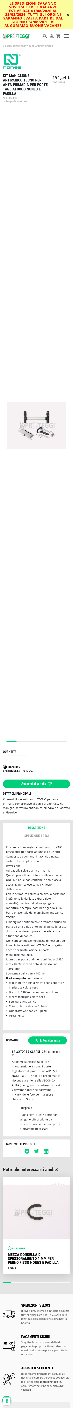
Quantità (10, 752)
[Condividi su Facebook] (27, 1152)
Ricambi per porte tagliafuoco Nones (29, 46)
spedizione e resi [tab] (36, 836)
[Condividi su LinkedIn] (46, 1152)
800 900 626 (58, 1377)
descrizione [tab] (36, 828)
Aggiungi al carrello (34, 783)
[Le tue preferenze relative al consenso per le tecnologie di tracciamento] (7, 1401)
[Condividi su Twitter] (36, 1152)
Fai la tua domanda (47, 1040)
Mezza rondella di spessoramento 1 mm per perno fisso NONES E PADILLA (33, 1258)
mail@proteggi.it (50, 1381)
